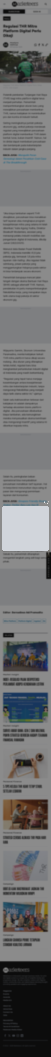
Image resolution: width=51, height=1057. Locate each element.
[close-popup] (46, 502)
